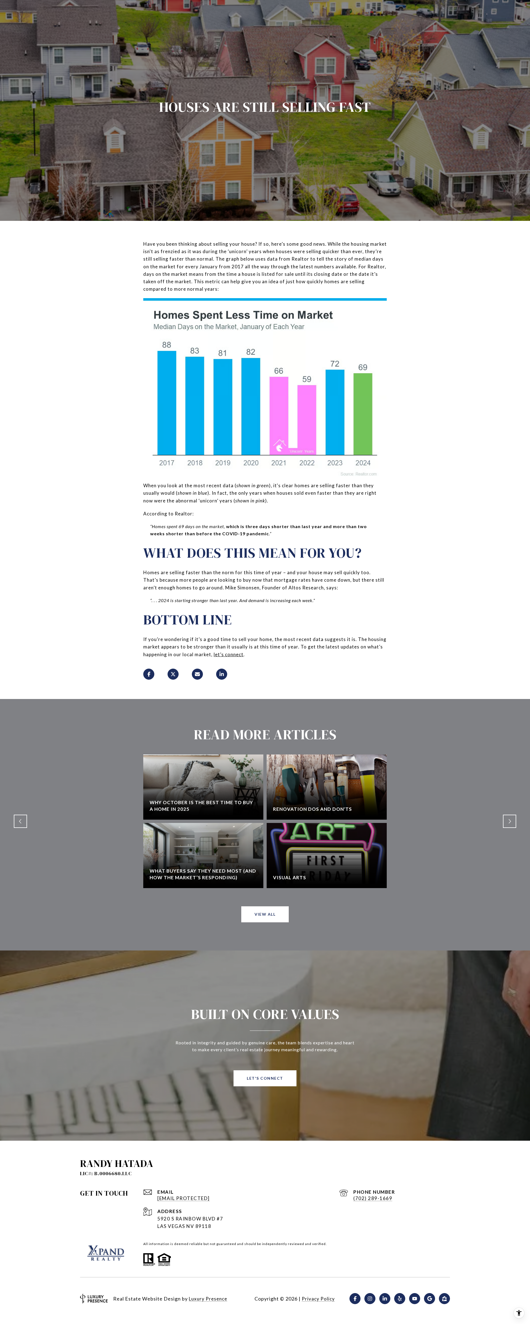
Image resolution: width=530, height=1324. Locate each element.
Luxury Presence (208, 1299)
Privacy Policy (318, 1299)
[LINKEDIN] (384, 1298)
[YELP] (399, 1298)
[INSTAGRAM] (369, 1298)
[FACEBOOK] (355, 1298)
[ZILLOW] (444, 1298)
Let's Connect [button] (265, 1078)
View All (265, 914)
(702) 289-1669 (372, 1198)
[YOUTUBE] (414, 1298)
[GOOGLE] (429, 1298)
